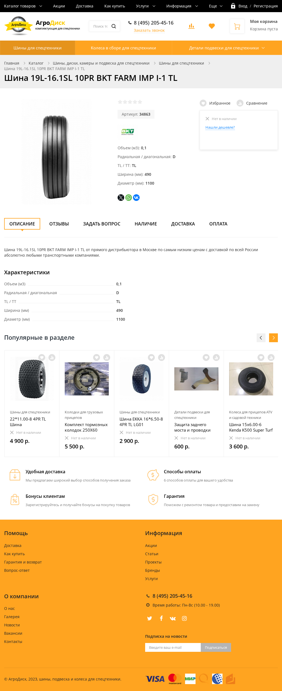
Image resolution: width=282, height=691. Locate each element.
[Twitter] (149, 618)
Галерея (12, 616)
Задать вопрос (101, 224)
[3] (130, 102)
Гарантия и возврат (23, 562)
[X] (121, 197)
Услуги (143, 6)
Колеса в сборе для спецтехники (123, 48)
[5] (139, 102)
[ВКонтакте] (136, 197)
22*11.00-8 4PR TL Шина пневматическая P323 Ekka (32, 421)
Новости (12, 625)
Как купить (114, 6)
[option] (32, 403)
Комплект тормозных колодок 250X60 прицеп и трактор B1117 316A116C (86, 427)
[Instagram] (184, 618)
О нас (9, 608)
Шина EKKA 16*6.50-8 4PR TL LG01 (141, 421)
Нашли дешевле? (220, 127)
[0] (191, 27)
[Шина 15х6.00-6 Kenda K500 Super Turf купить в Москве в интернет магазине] (251, 379)
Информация (179, 6)
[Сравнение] (51, 357)
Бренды (152, 570)
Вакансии (13, 633)
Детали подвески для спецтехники (224, 48)
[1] (120, 102)
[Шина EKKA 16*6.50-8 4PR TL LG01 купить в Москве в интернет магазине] (142, 379)
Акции (59, 6)
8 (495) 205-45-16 (153, 22)
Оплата (218, 224)
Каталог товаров (20, 6)
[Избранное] (41, 357)
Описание (22, 224)
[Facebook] (161, 618)
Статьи (151, 553)
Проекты (153, 562)
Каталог (36, 63)
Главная (11, 63)
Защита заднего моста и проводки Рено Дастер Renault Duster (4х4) (194, 427)
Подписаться (216, 647)
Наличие (146, 224)
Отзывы (59, 224)
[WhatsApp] (128, 197)
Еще (213, 6)
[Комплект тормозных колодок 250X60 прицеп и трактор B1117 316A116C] (87, 379)
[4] (134, 102)
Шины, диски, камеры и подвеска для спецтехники (101, 63)
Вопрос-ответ (17, 570)
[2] (125, 102)
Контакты (13, 641)
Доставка (84, 6)
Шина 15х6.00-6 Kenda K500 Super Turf (251, 427)
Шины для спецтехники (37, 48)
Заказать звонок (149, 30)
